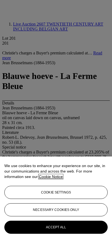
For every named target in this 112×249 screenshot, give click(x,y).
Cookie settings (56, 192)
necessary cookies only (56, 210)
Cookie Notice (51, 176)
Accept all (56, 227)
